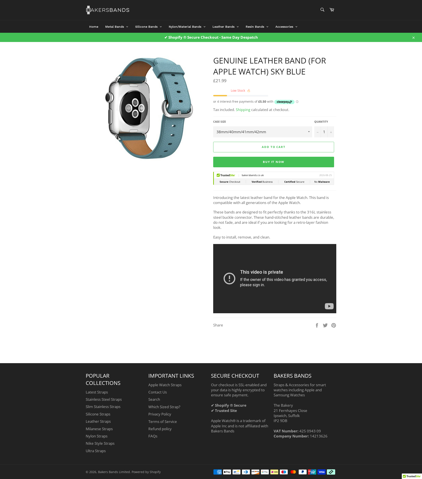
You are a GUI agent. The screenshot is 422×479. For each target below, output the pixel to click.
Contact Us (157, 392)
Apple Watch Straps (165, 384)
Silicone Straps (98, 414)
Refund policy (160, 428)
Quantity (321, 122)
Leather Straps (98, 421)
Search (154, 399)
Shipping (243, 109)
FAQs (152, 436)
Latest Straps (97, 392)
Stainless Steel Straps (104, 399)
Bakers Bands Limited (114, 472)
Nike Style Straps (100, 443)
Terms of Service (162, 421)
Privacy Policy (159, 414)
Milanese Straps (99, 428)
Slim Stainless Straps (103, 406)
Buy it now (274, 162)
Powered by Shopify (146, 472)
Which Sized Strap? (164, 406)
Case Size (219, 122)
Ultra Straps (96, 450)
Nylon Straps (96, 436)
